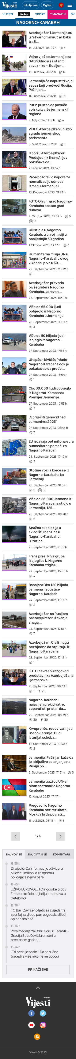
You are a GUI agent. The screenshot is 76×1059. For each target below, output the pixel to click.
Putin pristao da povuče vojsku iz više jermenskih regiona (49, 109)
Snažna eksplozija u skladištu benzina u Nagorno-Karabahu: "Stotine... (45, 534)
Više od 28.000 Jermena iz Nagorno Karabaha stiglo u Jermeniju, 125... (50, 503)
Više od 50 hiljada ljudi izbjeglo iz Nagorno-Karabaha (46, 340)
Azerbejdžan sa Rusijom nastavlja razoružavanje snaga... (48, 618)
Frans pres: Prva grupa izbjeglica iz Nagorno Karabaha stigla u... (47, 560)
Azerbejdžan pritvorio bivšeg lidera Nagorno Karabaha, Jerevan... (46, 287)
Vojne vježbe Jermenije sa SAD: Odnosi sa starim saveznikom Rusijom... (50, 61)
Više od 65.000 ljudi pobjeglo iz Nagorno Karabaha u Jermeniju (46, 311)
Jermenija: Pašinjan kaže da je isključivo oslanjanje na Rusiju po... (51, 762)
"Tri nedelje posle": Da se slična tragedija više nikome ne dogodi (35, 954)
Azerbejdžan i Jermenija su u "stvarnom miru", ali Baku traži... (50, 37)
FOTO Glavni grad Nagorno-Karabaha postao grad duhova (50, 205)
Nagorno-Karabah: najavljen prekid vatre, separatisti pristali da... (47, 704)
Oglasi (47, 5)
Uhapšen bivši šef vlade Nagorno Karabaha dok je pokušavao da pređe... (49, 364)
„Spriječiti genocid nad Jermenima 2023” (47, 419)
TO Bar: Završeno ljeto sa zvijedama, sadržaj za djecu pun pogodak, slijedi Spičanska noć (38, 914)
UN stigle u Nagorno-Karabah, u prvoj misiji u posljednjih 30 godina (48, 234)
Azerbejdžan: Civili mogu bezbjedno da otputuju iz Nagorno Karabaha (49, 647)
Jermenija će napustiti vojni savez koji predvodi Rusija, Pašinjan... (51, 85)
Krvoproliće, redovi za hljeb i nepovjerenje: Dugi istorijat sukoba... (51, 733)
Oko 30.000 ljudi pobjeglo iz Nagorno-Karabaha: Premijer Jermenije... (50, 392)
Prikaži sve (38, 969)
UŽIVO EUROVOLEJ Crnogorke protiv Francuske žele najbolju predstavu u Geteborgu (38, 893)
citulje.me (31, 5)
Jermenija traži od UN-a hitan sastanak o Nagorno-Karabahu (50, 786)
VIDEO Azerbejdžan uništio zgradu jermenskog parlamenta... (50, 133)
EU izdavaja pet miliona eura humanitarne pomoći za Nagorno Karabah (51, 446)
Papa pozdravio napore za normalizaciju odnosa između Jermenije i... (49, 181)
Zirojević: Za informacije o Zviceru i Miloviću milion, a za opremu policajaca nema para (37, 872)
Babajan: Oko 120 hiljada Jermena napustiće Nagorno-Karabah (48, 589)
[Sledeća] (60, 836)
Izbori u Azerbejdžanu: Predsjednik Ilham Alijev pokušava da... (48, 157)
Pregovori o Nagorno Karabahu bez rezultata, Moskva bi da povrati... (48, 810)
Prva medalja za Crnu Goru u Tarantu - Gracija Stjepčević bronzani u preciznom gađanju (40, 935)
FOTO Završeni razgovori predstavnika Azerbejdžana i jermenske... (51, 675)
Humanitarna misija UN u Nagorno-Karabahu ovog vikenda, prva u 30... (48, 258)
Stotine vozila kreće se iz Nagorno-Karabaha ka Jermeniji (49, 474)
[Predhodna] (15, 836)
